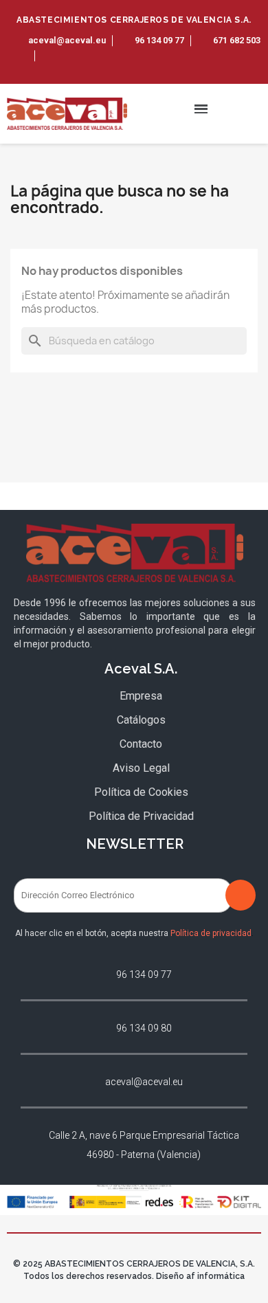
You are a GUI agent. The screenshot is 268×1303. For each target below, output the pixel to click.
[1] (240, 895)
